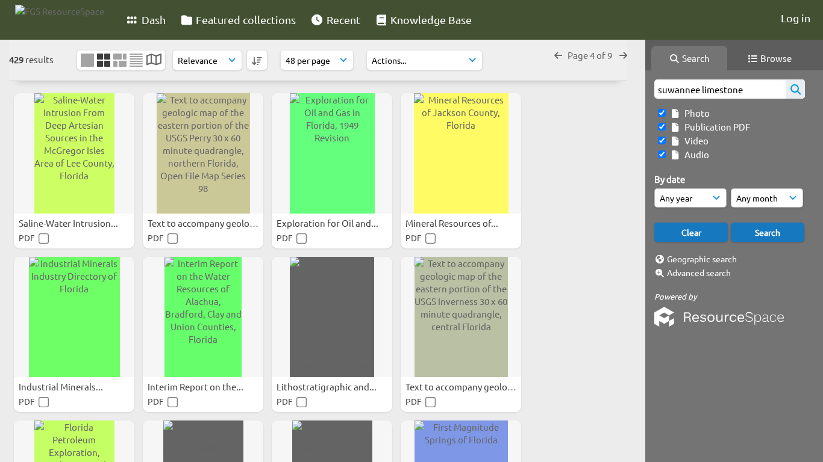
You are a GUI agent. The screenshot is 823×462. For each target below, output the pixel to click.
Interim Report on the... (196, 386)
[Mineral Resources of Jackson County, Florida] (461, 153)
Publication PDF (715, 126)
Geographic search (702, 258)
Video (695, 140)
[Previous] (558, 55)
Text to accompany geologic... (209, 223)
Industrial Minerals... (62, 386)
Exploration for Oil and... (328, 223)
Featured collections (244, 19)
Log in (795, 17)
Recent (342, 19)
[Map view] (154, 60)
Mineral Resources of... (452, 223)
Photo (695, 113)
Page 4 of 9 (591, 55)
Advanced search (699, 272)
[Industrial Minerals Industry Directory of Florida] (74, 317)
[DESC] (257, 60)
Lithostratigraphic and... (327, 386)
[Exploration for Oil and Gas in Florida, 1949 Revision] (332, 153)
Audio (695, 154)
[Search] (795, 89)
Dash (152, 19)
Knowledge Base (430, 19)
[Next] (623, 55)
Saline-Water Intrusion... (69, 223)
